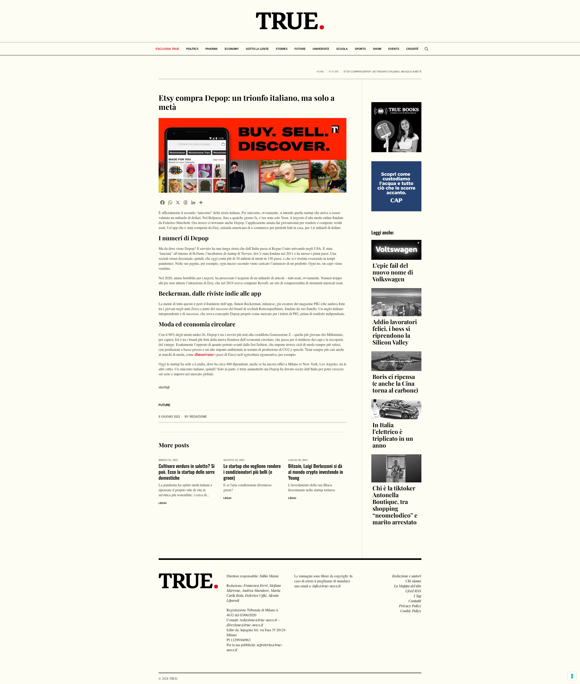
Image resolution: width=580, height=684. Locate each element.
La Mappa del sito (407, 585)
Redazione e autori (406, 575)
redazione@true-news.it (258, 619)
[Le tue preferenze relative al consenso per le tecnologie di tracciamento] (572, 676)
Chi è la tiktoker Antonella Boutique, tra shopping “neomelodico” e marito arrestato (394, 505)
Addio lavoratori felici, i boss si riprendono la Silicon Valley (394, 332)
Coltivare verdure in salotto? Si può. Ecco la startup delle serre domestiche (187, 471)
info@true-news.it (326, 585)
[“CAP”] (396, 185)
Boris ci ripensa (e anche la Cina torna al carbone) (395, 383)
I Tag (417, 595)
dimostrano (204, 354)
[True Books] (396, 149)
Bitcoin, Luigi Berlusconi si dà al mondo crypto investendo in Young (315, 471)
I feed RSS (413, 590)
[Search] (426, 49)
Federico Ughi (255, 595)
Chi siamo (413, 580)
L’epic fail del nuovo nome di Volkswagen (392, 272)
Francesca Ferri (256, 585)
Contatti (414, 600)
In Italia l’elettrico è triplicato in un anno (392, 435)
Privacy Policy (410, 605)
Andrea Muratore (255, 590)
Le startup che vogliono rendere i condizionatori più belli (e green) (252, 471)
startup (164, 387)
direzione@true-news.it (245, 624)
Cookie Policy (410, 610)
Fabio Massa (269, 575)
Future (334, 71)
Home (320, 71)
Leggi (163, 503)
